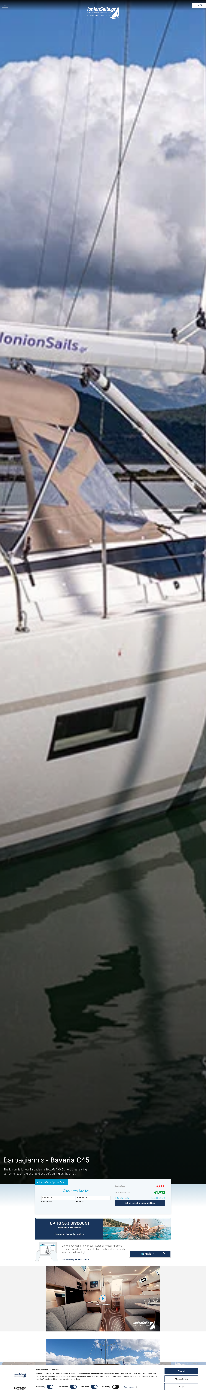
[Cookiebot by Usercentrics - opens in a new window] (20, 1388)
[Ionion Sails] (103, 12)
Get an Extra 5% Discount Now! (139, 1203)
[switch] (73, 1387)
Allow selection (181, 1379)
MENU (200, 5)
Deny (181, 1387)
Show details (129, 1387)
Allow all (181, 1371)
